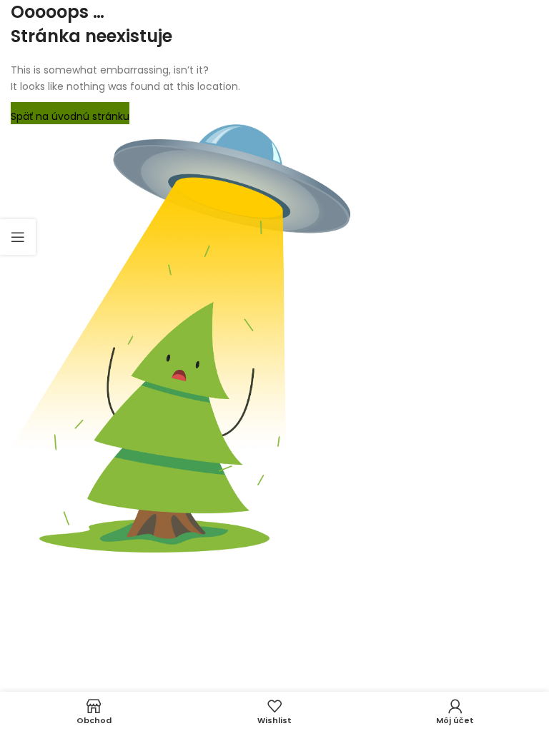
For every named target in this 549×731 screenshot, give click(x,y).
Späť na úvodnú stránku (70, 116)
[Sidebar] (18, 237)
